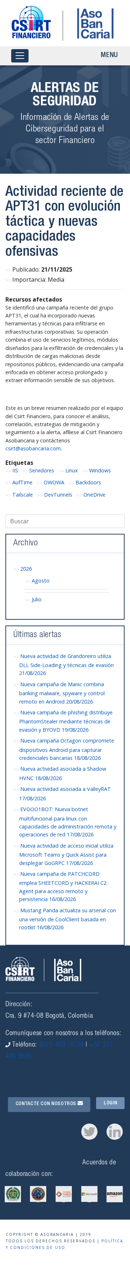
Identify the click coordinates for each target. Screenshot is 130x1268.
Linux (71, 470)
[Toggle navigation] (20, 55)
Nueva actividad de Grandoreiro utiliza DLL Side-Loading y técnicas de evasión (66, 665)
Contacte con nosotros (47, 1104)
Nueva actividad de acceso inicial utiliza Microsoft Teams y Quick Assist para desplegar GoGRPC (66, 854)
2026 (26, 568)
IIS (15, 470)
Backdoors (88, 482)
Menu (109, 55)
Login (110, 1103)
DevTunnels (58, 494)
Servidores (41, 470)
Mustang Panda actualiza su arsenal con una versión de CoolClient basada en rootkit (67, 919)
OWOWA (54, 482)
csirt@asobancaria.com (33, 448)
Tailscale (22, 494)
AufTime (22, 482)
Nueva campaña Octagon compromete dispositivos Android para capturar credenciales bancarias (66, 749)
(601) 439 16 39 (61, 1045)
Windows (100, 470)
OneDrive (94, 494)
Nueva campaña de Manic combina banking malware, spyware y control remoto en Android (62, 693)
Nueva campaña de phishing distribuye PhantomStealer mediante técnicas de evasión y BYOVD (66, 721)
